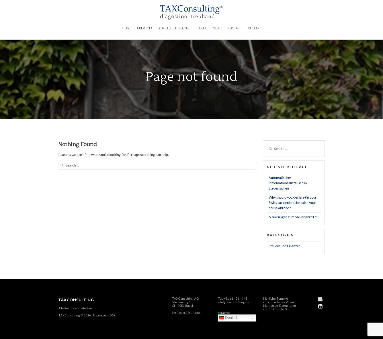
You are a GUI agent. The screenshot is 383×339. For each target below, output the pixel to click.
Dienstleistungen (172, 28)
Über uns (144, 28)
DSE (112, 315)
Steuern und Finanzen (285, 246)
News (217, 28)
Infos (252, 28)
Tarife (202, 28)
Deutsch (231, 318)
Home (126, 28)
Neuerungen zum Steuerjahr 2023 (294, 217)
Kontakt (235, 28)
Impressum (100, 315)
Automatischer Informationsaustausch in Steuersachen (288, 182)
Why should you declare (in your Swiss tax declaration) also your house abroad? (293, 202)
